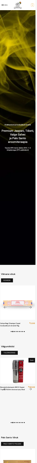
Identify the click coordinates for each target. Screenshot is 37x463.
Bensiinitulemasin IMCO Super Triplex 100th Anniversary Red (12, 388)
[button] (32, 5)
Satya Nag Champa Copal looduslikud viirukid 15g (10, 324)
